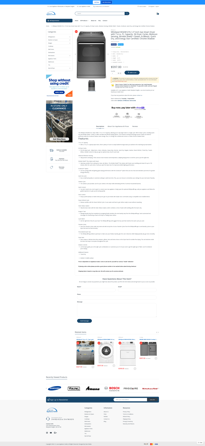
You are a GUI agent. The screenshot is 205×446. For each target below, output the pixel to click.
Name (79, 286)
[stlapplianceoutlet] (59, 13)
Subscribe (152, 399)
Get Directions (106, 2)
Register (152, 6)
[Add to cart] (93, 367)
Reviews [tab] (135, 126)
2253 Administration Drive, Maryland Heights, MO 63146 (53, 426)
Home (47, 26)
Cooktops (50, 46)
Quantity (113, 71)
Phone (79, 294)
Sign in (157, 6)
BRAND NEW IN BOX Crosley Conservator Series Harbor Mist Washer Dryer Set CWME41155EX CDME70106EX (148, 339)
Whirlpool (113, 30)
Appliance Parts (52, 58)
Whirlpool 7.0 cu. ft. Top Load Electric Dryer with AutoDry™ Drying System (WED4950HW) (85, 339)
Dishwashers (51, 52)
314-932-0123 (98, 6)
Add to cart (133, 72)
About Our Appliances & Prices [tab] (118, 126)
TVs (49, 65)
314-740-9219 (106, 6)
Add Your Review (115, 41)
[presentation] (156, 332)
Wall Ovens (51, 49)
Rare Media (88, 444)
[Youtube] (51, 433)
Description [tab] (100, 126)
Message (79, 302)
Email (120, 286)
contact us (139, 95)
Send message (84, 321)
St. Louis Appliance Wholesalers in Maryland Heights (61, 6)
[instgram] (47, 433)
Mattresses (51, 62)
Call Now (96, 2)
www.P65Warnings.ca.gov (121, 81)
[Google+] (55, 433)
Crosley (141, 337)
